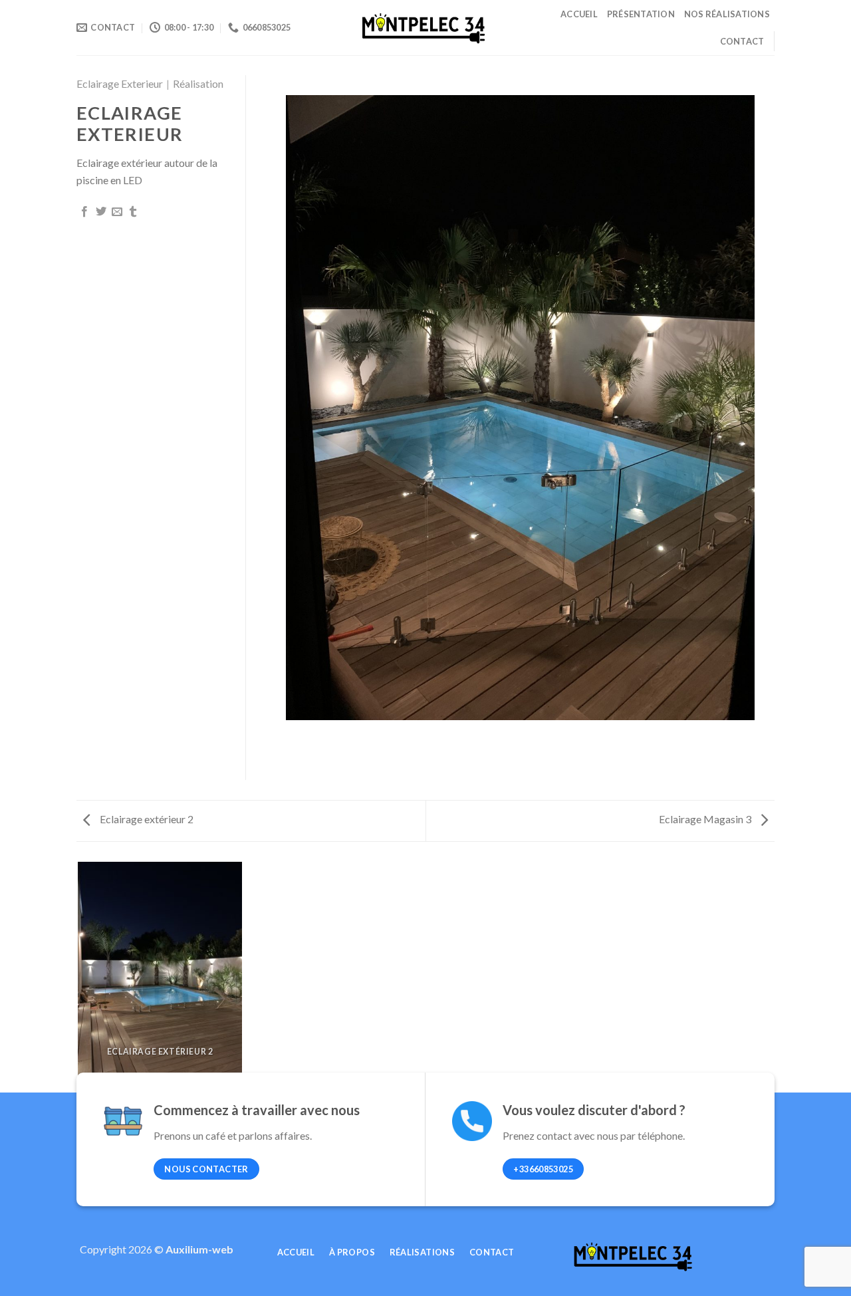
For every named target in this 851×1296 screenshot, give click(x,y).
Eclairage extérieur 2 (145, 819)
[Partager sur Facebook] (84, 212)
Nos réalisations (727, 14)
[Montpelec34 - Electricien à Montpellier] (425, 27)
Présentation (641, 14)
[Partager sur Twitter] (101, 212)
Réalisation (198, 83)
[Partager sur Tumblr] (133, 212)
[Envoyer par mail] (117, 212)
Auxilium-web (199, 1249)
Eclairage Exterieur (119, 83)
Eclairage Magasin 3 (706, 819)
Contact (742, 41)
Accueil (579, 14)
